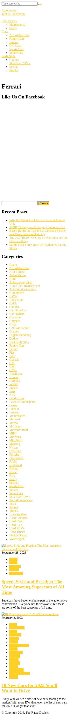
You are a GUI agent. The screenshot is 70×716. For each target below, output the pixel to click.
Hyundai (14, 380)
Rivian (13, 468)
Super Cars (16, 52)
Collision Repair (19, 328)
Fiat (11, 352)
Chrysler (14, 321)
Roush (13, 472)
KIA (12, 394)
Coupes (14, 59)
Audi (12, 278)
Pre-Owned (16, 458)
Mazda (13, 423)
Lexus (13, 405)
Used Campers (18, 517)
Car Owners (9, 21)
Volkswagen (16, 539)
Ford (12, 356)
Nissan (13, 447)
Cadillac (14, 306)
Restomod (15, 465)
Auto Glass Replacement (24, 285)
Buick (13, 303)
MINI (12, 433)
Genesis (14, 359)
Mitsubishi (15, 440)
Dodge (13, 338)
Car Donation (17, 310)
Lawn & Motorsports (22, 401)
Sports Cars (16, 49)
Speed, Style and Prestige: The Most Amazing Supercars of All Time (33, 587)
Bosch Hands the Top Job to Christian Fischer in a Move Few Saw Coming (37, 232)
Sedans (13, 66)
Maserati (14, 419)
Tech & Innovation (13, 14)
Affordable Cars (19, 35)
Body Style (8, 56)
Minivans (15, 437)
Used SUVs (16, 528)
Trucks (13, 70)
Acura (13, 264)
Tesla (12, 503)
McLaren (15, 426)
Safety (13, 28)
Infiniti (13, 384)
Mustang (14, 444)
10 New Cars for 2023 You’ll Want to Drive (29, 688)
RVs (12, 475)
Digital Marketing (20, 335)
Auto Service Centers (22, 289)
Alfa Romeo (16, 271)
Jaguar (13, 387)
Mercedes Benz (18, 430)
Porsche (14, 454)
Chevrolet (15, 317)
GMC (13, 370)
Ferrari (13, 349)
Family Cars (16, 38)
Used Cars (15, 521)
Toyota (13, 507)
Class (5, 31)
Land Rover (16, 398)
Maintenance (17, 24)
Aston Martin (17, 275)
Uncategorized (18, 514)
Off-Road (15, 45)
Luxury (13, 42)
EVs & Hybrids (19, 342)
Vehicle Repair (18, 535)
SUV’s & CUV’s (19, 63)
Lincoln (14, 408)
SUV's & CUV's (19, 496)
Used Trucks (17, 532)
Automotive (9, 10)
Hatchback (16, 373)
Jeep (12, 391)
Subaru (13, 489)
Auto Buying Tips (20, 282)
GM (11, 363)
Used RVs (15, 524)
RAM (13, 461)
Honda (13, 377)
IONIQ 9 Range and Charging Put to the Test (37, 227)
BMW (13, 296)
